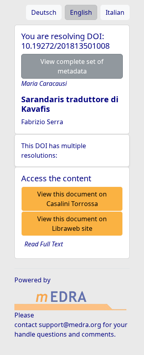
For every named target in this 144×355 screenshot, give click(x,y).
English (81, 12)
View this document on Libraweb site (72, 223)
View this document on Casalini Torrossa (72, 199)
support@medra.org (70, 324)
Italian (115, 12)
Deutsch (43, 12)
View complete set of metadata (72, 66)
